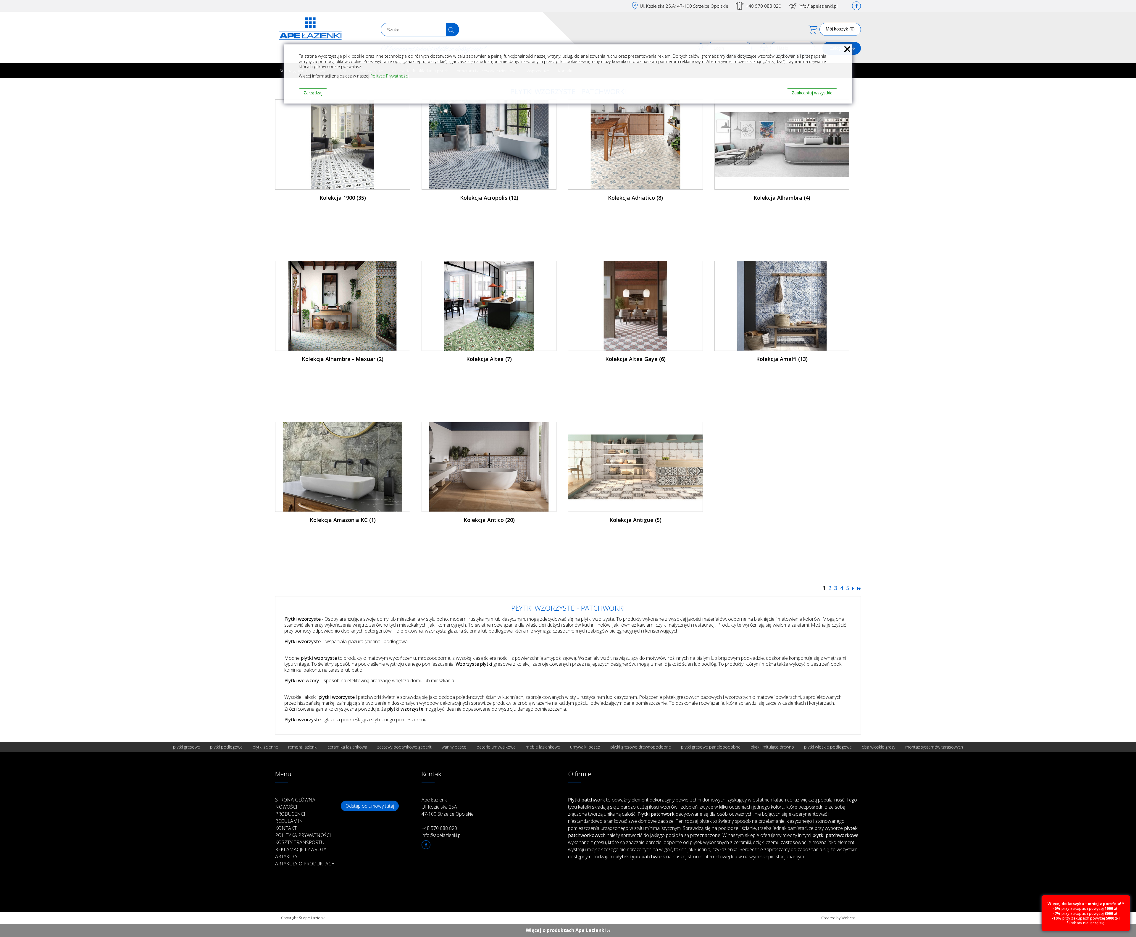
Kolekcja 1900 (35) (343, 197)
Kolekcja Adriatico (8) (635, 197)
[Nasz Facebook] (856, 5)
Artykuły (286, 856)
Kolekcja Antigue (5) (635, 519)
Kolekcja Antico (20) (489, 519)
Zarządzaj (313, 93)
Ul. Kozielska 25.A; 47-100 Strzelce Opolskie (684, 6)
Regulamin (289, 821)
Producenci (290, 814)
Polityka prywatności (303, 835)
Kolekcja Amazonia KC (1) (343, 519)
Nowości (286, 807)
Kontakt (286, 828)
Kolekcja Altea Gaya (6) (635, 358)
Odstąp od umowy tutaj (370, 806)
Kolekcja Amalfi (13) (782, 358)
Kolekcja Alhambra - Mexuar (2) (342, 358)
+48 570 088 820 (763, 6)
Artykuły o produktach (305, 863)
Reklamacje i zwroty (300, 849)
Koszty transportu (299, 842)
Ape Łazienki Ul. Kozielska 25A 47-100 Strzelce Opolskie (448, 806)
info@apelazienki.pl (818, 6)
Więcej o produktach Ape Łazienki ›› (568, 930)
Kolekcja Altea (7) (489, 358)
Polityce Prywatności (389, 76)
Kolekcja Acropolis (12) (489, 197)
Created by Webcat (838, 917)
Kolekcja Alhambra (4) (781, 197)
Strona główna (295, 799)
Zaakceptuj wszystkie (812, 93)
